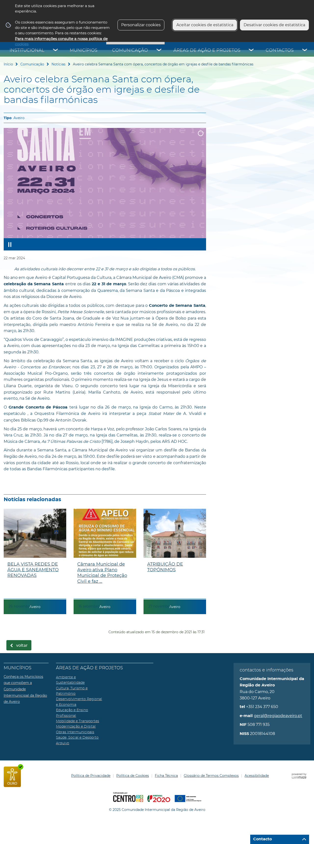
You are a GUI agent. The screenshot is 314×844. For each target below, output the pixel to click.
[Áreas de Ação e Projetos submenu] (251, 50)
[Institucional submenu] (55, 50)
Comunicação (130, 50)
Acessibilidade (257, 775)
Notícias (58, 64)
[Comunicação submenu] (159, 50)
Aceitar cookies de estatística (204, 25)
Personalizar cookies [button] (141, 25)
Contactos (280, 50)
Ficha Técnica (166, 775)
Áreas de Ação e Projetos (206, 50)
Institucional (27, 50)
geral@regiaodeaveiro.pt (278, 715)
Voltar (22, 645)
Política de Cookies (132, 775)
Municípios (83, 50)
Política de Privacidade (90, 775)
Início (8, 64)
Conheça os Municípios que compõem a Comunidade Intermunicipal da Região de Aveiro (25, 689)
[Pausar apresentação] (10, 244)
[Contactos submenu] (305, 50)
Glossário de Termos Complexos (211, 775)
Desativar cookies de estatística (274, 25)
